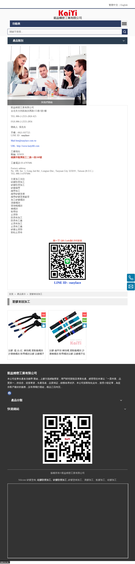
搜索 (124, 31)
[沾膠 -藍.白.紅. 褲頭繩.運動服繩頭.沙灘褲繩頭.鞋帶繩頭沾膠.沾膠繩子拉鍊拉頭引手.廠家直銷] (26, 329)
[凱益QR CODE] (67, 439)
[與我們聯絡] (46, 75)
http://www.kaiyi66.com (28, 146)
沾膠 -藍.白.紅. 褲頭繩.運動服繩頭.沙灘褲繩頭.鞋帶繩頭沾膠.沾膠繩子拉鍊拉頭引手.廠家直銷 (26, 352)
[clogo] (67, 14)
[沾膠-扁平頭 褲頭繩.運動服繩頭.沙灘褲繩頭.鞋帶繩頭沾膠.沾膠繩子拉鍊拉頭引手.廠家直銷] (67, 329)
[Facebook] (9, 393)
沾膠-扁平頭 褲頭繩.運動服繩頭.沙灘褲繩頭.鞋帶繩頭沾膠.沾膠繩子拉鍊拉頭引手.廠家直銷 (67, 352)
